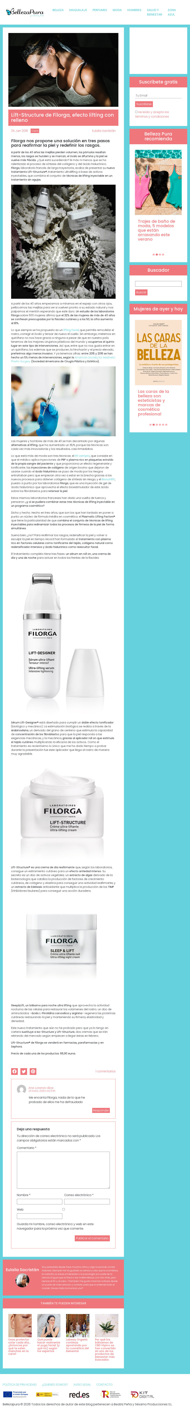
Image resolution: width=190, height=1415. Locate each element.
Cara (35, 131)
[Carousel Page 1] (154, 254)
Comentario (27, 1148)
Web (20, 1209)
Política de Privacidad (20, 1384)
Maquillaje (78, 10)
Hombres (134, 10)
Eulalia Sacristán (104, 131)
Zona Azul (172, 12)
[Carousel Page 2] (157, 254)
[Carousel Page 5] (163, 425)
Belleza (58, 10)
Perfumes (100, 10)
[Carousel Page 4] (163, 254)
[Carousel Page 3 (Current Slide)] (160, 254)
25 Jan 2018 (19, 131)
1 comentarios (106, 1071)
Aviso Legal (82, 1384)
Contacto (104, 1384)
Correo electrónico (79, 1195)
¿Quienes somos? (55, 1384)
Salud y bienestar (154, 12)
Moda (117, 10)
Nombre (24, 1195)
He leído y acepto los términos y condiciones (152, 114)
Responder (101, 1110)
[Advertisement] (158, 50)
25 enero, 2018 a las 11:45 (42, 1090)
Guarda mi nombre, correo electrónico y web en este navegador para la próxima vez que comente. (55, 1226)
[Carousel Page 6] (166, 425)
